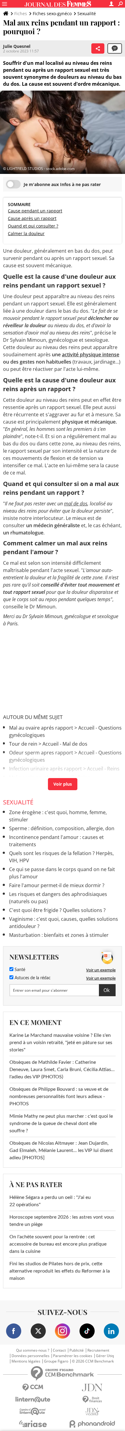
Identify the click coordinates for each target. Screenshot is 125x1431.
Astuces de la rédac (32, 978)
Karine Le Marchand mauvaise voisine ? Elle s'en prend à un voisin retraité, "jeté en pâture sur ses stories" (60, 1042)
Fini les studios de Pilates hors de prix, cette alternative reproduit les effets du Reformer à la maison (59, 1271)
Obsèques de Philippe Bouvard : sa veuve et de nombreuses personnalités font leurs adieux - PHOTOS (58, 1096)
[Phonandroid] (92, 1424)
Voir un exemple (101, 970)
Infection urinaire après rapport (45, 768)
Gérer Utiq (105, 1356)
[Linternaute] (32, 1400)
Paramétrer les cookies (72, 1356)
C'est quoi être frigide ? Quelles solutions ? (57, 910)
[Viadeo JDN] (92, 1412)
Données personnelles (30, 1356)
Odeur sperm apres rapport (41, 752)
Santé (19, 970)
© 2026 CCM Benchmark (93, 1361)
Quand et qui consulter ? (33, 226)
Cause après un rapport (32, 218)
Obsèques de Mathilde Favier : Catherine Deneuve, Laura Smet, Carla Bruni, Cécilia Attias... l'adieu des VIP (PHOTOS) (62, 1069)
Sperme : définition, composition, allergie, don (61, 828)
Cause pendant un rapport (35, 211)
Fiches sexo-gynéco (52, 13)
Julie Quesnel (16, 46)
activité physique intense (90, 354)
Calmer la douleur (26, 233)
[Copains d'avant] (32, 1411)
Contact (59, 1350)
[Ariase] (32, 1423)
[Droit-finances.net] (92, 1399)
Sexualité (86, 13)
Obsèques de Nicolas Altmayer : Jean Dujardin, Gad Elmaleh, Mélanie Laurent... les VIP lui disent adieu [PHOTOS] (61, 1150)
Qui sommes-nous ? (32, 1350)
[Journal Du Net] (92, 1387)
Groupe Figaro (56, 1361)
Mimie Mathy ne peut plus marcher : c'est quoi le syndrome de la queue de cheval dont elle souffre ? (61, 1123)
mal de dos (75, 503)
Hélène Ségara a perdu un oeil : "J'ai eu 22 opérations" (50, 1201)
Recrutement (98, 1350)
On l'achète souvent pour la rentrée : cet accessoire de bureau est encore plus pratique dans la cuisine (57, 1244)
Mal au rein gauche (30, 777)
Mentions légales (26, 1361)
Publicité (76, 1350)
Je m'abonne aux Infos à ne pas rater (62, 184)
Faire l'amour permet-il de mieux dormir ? (56, 885)
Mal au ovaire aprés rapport (41, 727)
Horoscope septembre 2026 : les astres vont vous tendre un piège (61, 1221)
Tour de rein (23, 743)
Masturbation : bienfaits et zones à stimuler (59, 935)
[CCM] (32, 1387)
